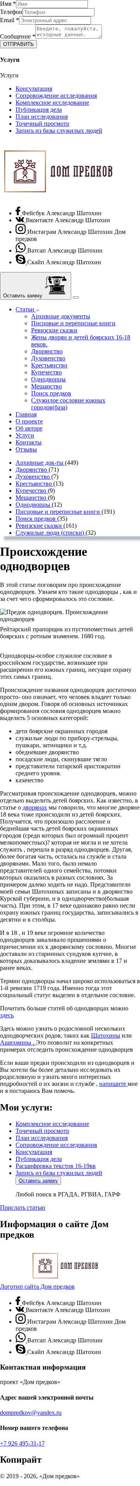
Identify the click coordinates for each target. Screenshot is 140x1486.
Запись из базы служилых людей (59, 130)
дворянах (35, 807)
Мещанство (46, 386)
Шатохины (105, 1035)
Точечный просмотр (42, 123)
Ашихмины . (18, 1042)
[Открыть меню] (76, 297)
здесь (7, 1015)
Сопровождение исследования (56, 95)
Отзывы (26, 449)
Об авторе (29, 428)
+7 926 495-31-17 (22, 1443)
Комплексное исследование (52, 102)
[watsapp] (21, 250)
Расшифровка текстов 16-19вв (56, 1166)
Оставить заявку (38, 1181)
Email (9, 20)
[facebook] (19, 213)
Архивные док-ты (40, 462)
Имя (8, 3)
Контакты (29, 442)
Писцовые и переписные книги (73, 323)
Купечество (46, 372)
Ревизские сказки (54, 330)
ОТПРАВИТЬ (18, 44)
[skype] (21, 262)
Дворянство (47, 351)
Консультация (34, 88)
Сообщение (17, 36)
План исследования (42, 116)
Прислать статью (22, 1207)
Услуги (25, 435)
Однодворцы (48, 379)
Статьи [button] (26, 309)
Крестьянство (49, 365)
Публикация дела (39, 109)
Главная (26, 414)
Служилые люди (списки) (51, 532)
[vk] (21, 220)
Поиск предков (51, 393)
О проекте (29, 421)
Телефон (11, 12)
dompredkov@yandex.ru (30, 1412)
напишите (113, 1083)
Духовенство (48, 358)
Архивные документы (60, 316)
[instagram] (21, 231)
